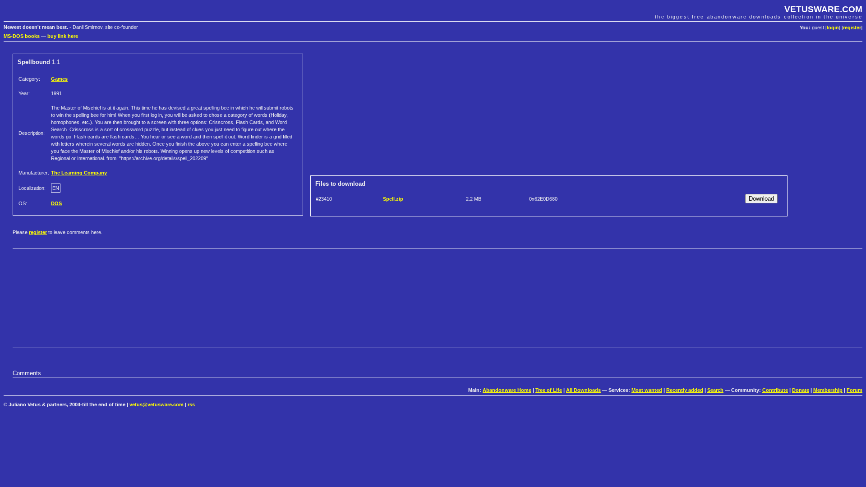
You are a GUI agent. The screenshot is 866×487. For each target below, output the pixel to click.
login (833, 27)
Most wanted (646, 390)
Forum (854, 390)
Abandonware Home (507, 390)
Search (715, 390)
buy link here (62, 36)
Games (59, 79)
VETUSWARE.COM (823, 9)
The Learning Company (79, 172)
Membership (828, 390)
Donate (800, 390)
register (852, 27)
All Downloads (583, 390)
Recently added (684, 390)
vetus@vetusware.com (156, 404)
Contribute (775, 390)
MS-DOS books (22, 36)
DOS (56, 203)
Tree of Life (548, 390)
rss (191, 404)
